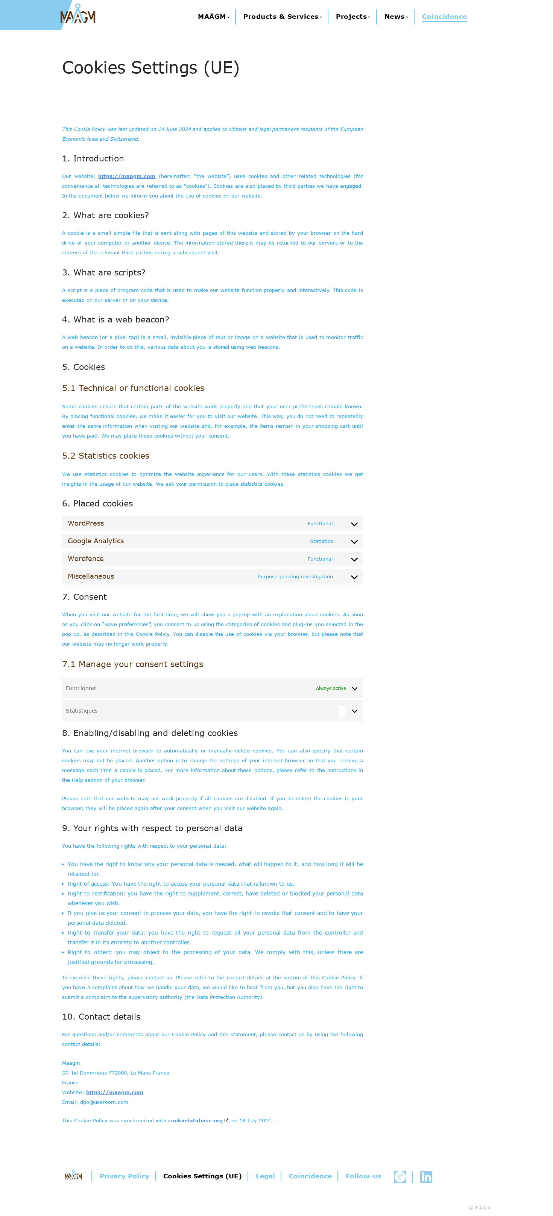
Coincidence (444, 16)
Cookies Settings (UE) (202, 1176)
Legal (265, 1176)
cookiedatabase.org (195, 1120)
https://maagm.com (126, 176)
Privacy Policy (124, 1176)
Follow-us (363, 1176)
